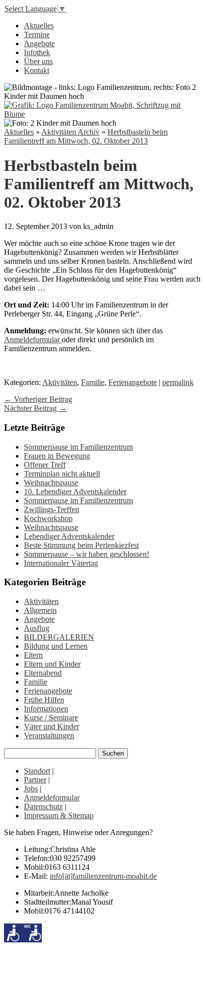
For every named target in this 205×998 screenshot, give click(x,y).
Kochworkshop (48, 518)
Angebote (39, 43)
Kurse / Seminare (51, 717)
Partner (35, 779)
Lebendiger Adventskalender (69, 536)
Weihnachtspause (51, 482)
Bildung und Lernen (56, 646)
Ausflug (36, 628)
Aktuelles (39, 25)
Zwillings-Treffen (51, 509)
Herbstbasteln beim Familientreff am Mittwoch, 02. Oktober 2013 (86, 136)
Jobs (31, 788)
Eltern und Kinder (52, 664)
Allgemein (40, 610)
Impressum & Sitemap (59, 815)
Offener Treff (45, 465)
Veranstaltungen (49, 735)
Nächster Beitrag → (35, 408)
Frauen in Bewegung (57, 456)
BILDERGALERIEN (59, 637)
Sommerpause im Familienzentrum (78, 447)
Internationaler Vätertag (61, 563)
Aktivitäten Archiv (70, 132)
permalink (178, 382)
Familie (92, 382)
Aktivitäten (59, 382)
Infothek (37, 52)
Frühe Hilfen (44, 699)
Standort (37, 771)
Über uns (38, 61)
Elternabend (43, 673)
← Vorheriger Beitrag (38, 399)
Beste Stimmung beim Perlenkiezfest (81, 545)
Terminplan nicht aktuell (62, 473)
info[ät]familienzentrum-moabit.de (103, 876)
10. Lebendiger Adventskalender (75, 491)
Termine (37, 34)
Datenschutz (43, 806)
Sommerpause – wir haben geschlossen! (86, 554)
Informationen (46, 708)
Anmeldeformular (33, 339)
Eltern (33, 655)
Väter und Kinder (51, 726)
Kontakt (36, 70)
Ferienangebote (132, 382)
